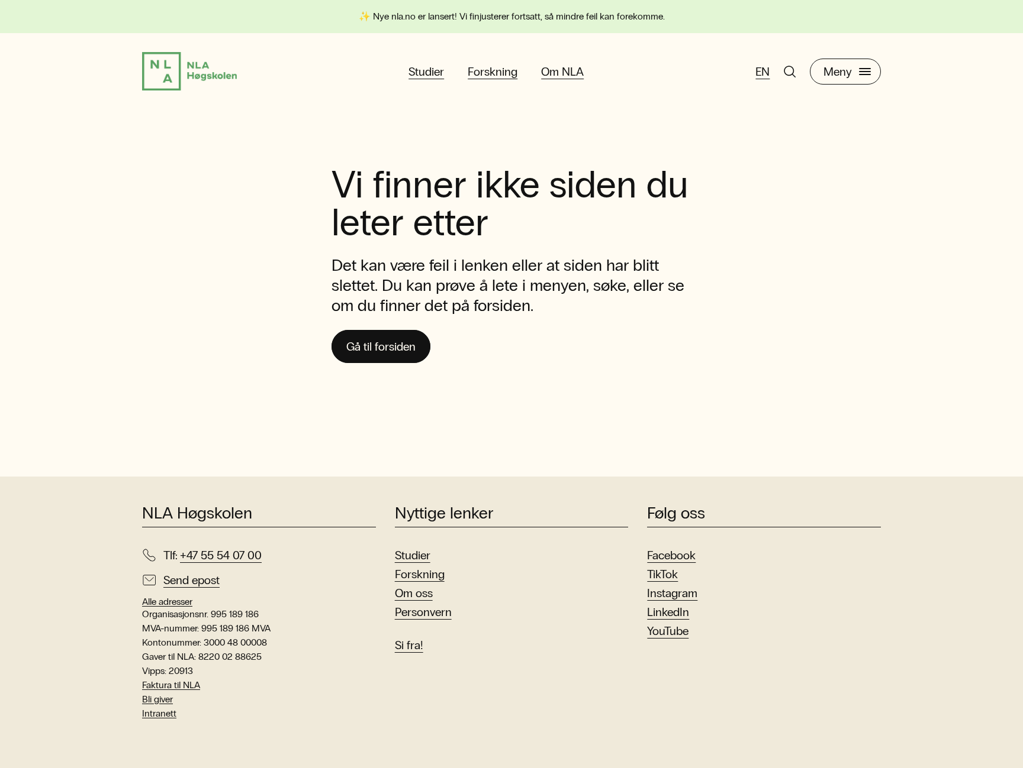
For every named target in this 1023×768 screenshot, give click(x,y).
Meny (837, 71)
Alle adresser (167, 601)
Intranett (159, 713)
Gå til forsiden (381, 346)
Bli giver (157, 699)
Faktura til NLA (171, 685)
